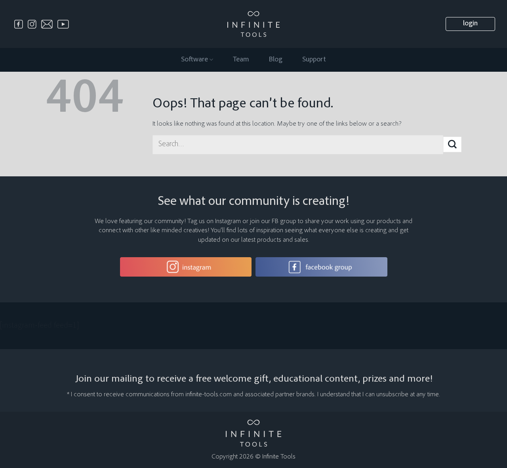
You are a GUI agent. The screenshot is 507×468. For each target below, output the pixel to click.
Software (194, 59)
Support (314, 59)
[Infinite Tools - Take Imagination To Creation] (253, 24)
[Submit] (452, 144)
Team (241, 59)
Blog (275, 59)
